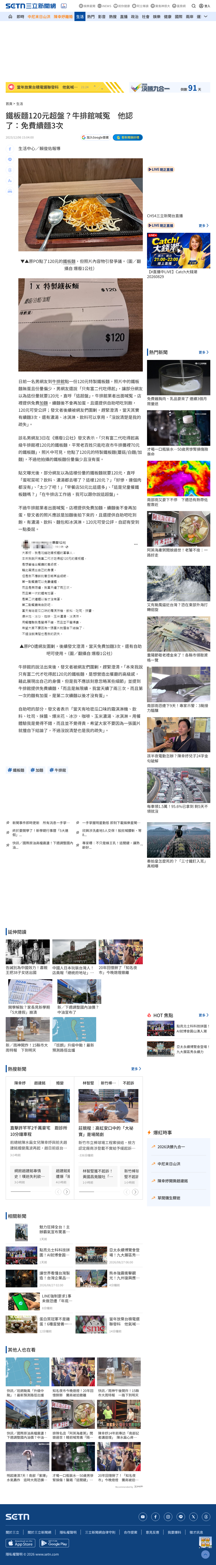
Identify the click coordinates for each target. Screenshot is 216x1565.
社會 (146, 16)
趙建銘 (40, 1083)
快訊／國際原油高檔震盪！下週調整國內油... (42, 845)
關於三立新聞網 (39, 1532)
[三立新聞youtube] (143, 1517)
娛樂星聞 (89, 6)
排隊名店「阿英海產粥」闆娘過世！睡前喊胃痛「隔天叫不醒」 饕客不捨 (73, 1435)
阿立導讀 (142, 6)
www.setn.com (47, 1554)
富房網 (181, 6)
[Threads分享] (10, 170)
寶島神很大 (162, 6)
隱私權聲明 (68, 1532)
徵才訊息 (196, 1532)
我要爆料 (174, 1532)
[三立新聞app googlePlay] (54, 1543)
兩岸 (189, 16)
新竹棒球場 (108, 1083)
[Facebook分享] (10, 149)
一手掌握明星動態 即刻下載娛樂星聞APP (109, 822)
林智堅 (88, 1083)
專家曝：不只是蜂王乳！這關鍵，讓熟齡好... (111, 845)
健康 (167, 16)
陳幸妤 (20, 1083)
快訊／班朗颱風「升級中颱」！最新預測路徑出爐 (25, 1392)
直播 (124, 16)
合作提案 (130, 1532)
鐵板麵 (69, 261)
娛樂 (157, 16)
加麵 (43, 403)
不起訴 (128, 1083)
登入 (207, 6)
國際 (178, 16)
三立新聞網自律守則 (100, 1532)
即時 (20, 16)
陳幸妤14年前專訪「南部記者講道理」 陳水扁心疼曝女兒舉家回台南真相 (118, 1435)
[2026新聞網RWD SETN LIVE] (64, 6)
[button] (193, 5)
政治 (135, 16)
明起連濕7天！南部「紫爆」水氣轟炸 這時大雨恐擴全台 (27, 1477)
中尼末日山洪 (39, 16)
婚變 (60, 1083)
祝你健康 (124, 6)
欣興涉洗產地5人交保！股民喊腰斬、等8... (112, 832)
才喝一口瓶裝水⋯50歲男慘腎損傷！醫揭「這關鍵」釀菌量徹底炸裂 (73, 1477)
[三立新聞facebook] (155, 1517)
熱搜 (113, 16)
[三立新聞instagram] (168, 1517)
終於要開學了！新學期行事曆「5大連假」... (40, 832)
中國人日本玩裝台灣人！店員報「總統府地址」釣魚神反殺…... (73, 970)
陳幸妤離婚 (63, 16)
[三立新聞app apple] (20, 1543)
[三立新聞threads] (206, 1517)
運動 (200, 16)
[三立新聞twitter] (193, 1517)
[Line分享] (10, 160)
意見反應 (152, 1532)
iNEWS (106, 6)
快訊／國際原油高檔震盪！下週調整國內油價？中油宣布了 (27, 1435)
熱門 (91, 16)
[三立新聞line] (181, 1517)
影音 (102, 16)
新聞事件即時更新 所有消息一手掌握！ (39, 822)
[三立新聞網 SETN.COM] (10, 16)
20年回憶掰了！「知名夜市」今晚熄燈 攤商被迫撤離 (118, 1477)
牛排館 (58, 381)
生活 (80, 16)
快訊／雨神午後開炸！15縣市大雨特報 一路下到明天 (118, 1392)
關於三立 (12, 1532)
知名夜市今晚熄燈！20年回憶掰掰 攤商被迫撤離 (73, 1392)
